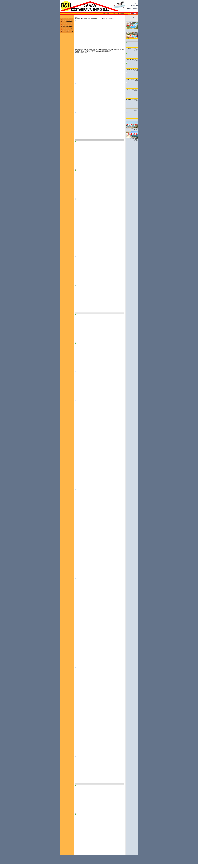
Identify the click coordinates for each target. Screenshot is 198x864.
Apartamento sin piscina (68, 26)
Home (104, 13)
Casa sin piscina (69, 21)
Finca (72, 28)
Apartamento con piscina (68, 23)
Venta (108, 13)
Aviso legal (121, 13)
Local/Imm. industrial (69, 31)
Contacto (114, 13)
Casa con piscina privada (68, 19)
